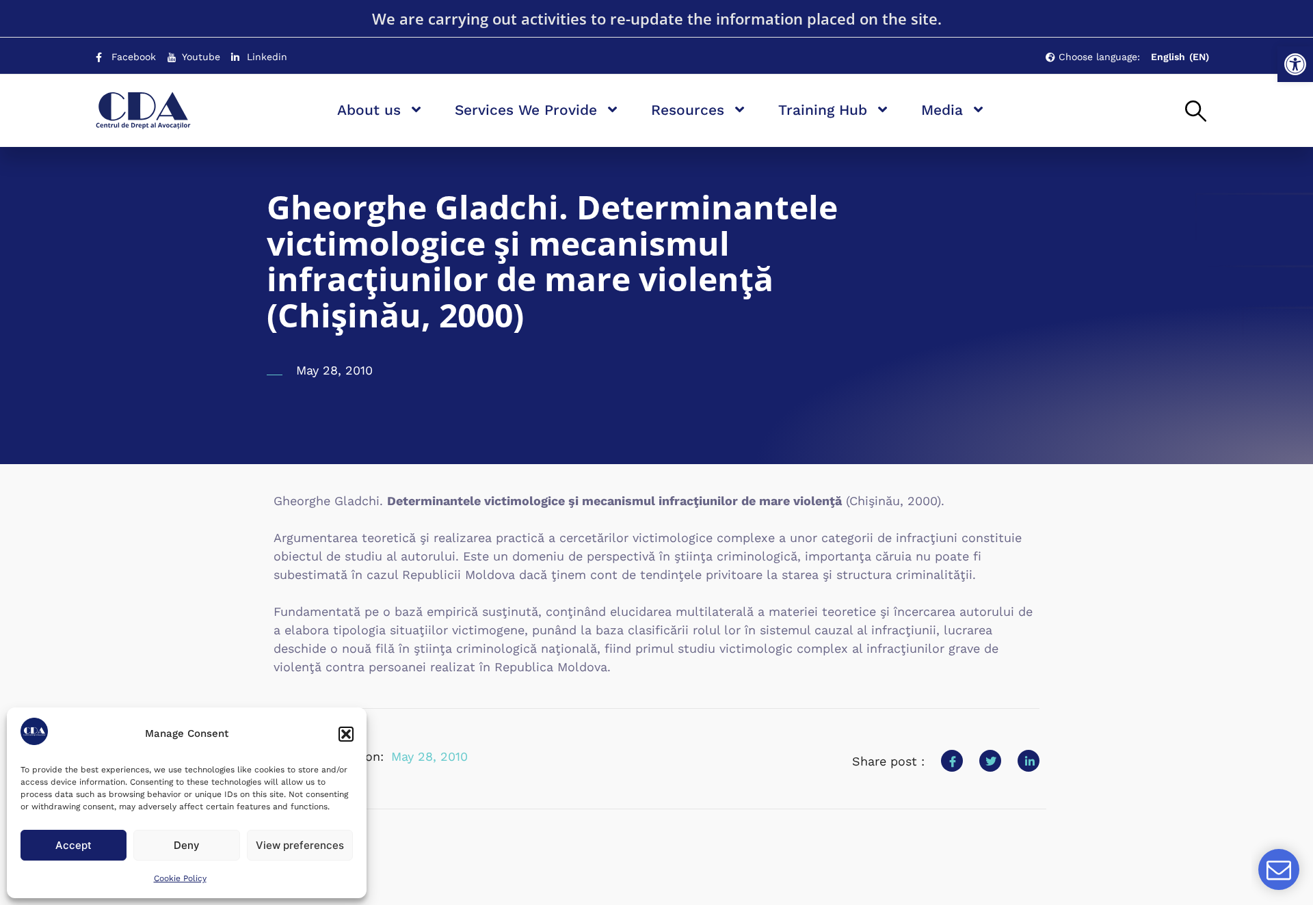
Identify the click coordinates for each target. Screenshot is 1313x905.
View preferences (300, 845)
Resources (687, 110)
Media (942, 110)
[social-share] (952, 761)
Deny (187, 845)
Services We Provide (526, 110)
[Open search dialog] (1195, 112)
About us (369, 110)
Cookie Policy (180, 878)
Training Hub (822, 110)
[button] (1295, 64)
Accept (73, 845)
